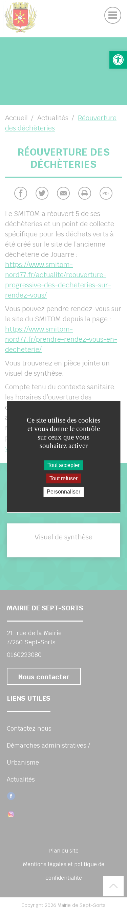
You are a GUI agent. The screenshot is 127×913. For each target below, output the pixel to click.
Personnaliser (63, 492)
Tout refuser (63, 478)
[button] (118, 60)
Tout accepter (63, 465)
